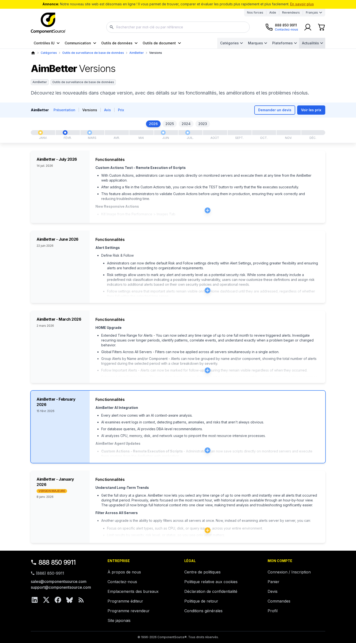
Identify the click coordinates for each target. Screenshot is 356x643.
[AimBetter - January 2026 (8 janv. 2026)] (40, 132)
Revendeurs (291, 12)
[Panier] (321, 27)
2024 (186, 124)
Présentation (64, 110)
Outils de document (159, 43)
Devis (273, 591)
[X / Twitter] (46, 600)
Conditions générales (203, 610)
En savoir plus (302, 4)
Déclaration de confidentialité (210, 591)
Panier (273, 581)
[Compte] (308, 27)
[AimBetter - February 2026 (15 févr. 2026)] (65, 132)
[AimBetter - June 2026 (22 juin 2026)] (163, 132)
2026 (153, 124)
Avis (107, 110)
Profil (273, 610)
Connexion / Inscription (289, 572)
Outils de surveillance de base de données (93, 53)
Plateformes (282, 43)
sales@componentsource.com (58, 581)
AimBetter (136, 53)
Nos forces (255, 12)
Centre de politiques (202, 572)
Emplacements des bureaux (133, 591)
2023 (202, 124)
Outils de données (116, 43)
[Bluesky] (69, 600)
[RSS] (81, 600)
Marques (255, 43)
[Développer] (207, 210)
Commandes (279, 601)
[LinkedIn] (35, 600)
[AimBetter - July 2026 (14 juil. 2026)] (187, 132)
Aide (272, 12)
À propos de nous (124, 572)
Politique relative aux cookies (211, 581)
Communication (78, 43)
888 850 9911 (57, 562)
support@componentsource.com (61, 587)
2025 (169, 124)
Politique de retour (201, 601)
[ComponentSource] (48, 23)
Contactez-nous (122, 581)
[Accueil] (33, 53)
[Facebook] (58, 600)
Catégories (229, 43)
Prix (121, 110)
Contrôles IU (44, 43)
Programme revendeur (129, 610)
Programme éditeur (125, 601)
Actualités (310, 43)
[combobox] (178, 27)
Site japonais (119, 620)
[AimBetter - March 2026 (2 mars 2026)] (89, 132)
